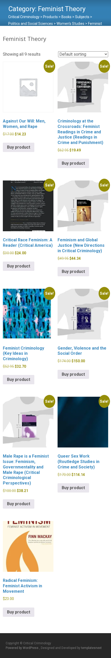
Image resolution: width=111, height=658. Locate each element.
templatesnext (91, 648)
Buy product (18, 147)
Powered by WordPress (22, 648)
